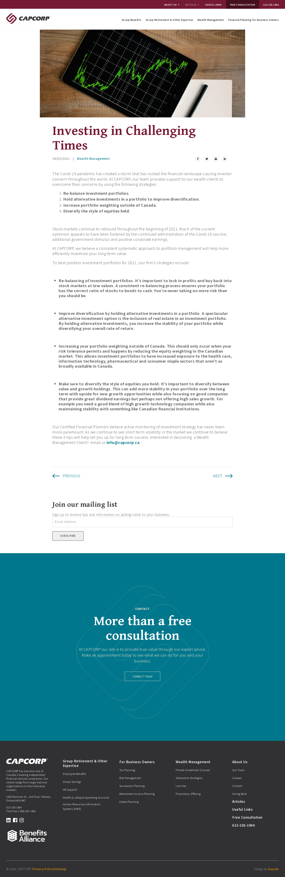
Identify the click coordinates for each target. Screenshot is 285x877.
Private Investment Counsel (193, 770)
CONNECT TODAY (142, 676)
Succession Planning (132, 786)
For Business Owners (137, 761)
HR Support (70, 789)
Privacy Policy (43, 869)
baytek (273, 869)
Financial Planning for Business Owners (253, 19)
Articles (191, 4)
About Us (170, 4)
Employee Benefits (74, 773)
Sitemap (60, 869)
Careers (237, 778)
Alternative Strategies (189, 778)
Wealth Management (210, 19)
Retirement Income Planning (137, 793)
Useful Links (213, 4)
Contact (237, 786)
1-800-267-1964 (27, 811)
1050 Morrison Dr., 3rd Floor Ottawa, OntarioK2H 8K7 (28, 798)
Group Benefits (131, 19)
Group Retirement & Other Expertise (169, 19)
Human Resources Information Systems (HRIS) (82, 806)
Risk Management (130, 778)
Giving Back (239, 793)
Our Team (238, 770)
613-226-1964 (271, 4)
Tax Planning (127, 770)
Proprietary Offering (188, 793)
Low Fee (181, 786)
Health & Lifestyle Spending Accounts (86, 797)
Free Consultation (242, 4)
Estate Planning (129, 801)
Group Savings (72, 781)
